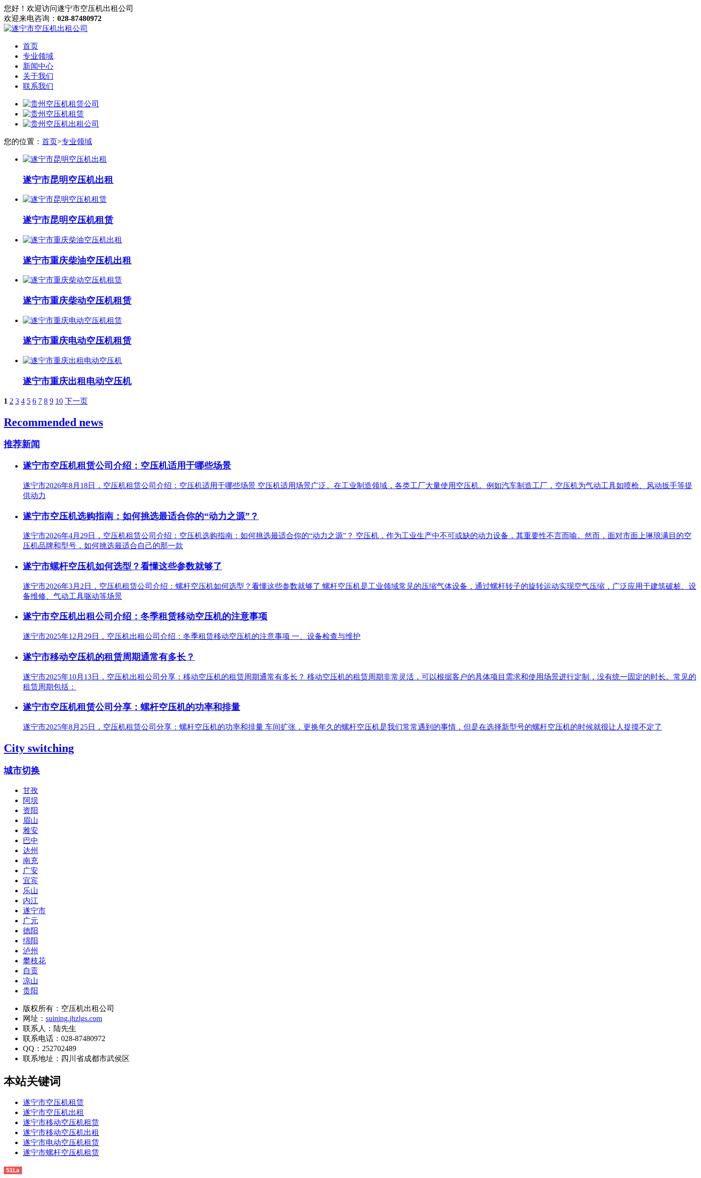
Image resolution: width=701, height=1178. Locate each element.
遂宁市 (34, 911)
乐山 (30, 890)
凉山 (30, 981)
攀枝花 (34, 961)
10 (59, 401)
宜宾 (30, 880)
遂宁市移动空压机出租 (61, 1132)
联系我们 (38, 86)
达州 (30, 850)
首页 (30, 46)
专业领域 (38, 56)
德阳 (30, 931)
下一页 (76, 401)
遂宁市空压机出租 (53, 1112)
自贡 (30, 971)
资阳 (30, 810)
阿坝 (30, 800)
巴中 (30, 840)
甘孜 (30, 790)
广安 (30, 870)
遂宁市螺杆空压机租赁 (61, 1152)
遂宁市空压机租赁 (53, 1102)
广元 (30, 921)
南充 (30, 860)
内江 (30, 901)
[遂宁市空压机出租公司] (46, 28)
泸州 (30, 951)
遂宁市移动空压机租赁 (61, 1122)
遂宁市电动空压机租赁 (61, 1142)
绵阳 (30, 941)
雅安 (30, 830)
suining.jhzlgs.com (74, 1018)
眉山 (30, 820)
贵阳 (30, 991)
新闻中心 (38, 66)
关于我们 (38, 76)
